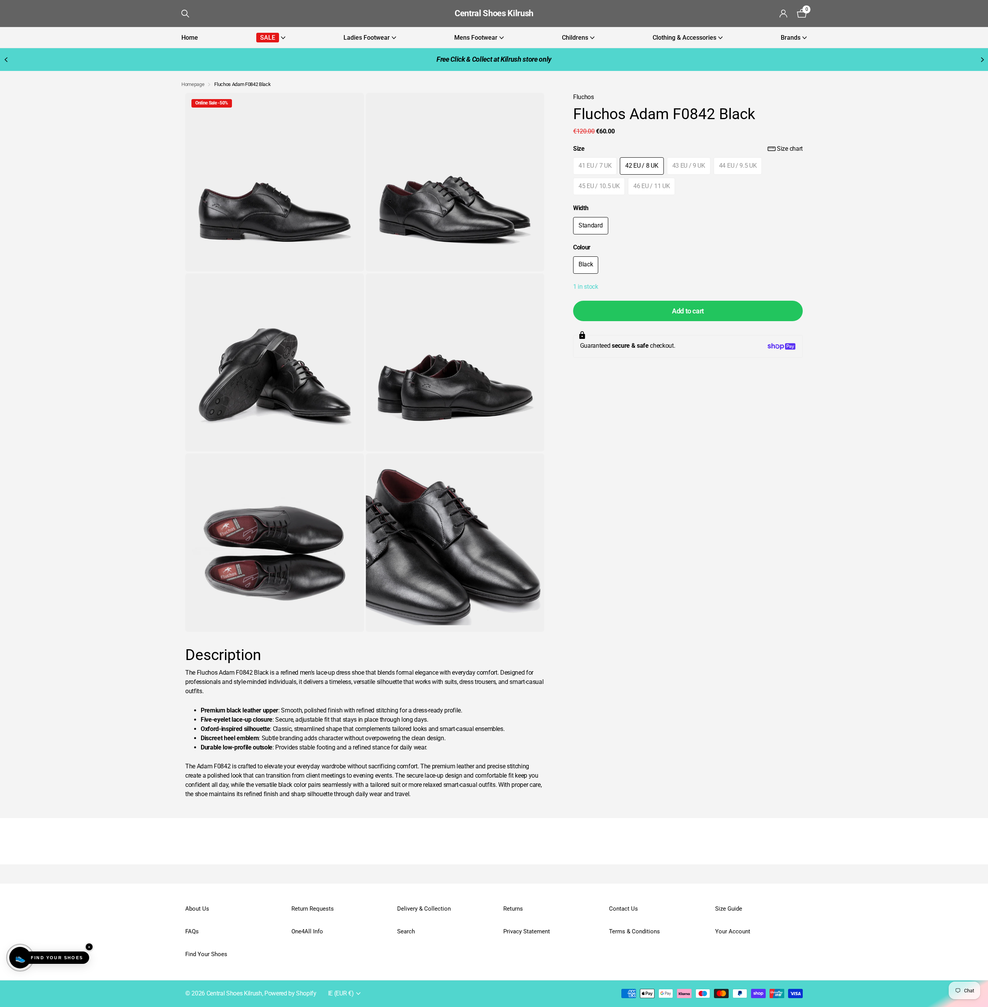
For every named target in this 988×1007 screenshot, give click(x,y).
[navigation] (6, 59)
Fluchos (583, 97)
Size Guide (728, 908)
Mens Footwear (475, 37)
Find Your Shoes (206, 954)
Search (406, 931)
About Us (197, 908)
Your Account (732, 931)
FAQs (192, 931)
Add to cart (688, 311)
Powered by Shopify (290, 993)
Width (580, 208)
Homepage (192, 84)
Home (189, 37)
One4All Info (307, 931)
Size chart (790, 148)
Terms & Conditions (634, 931)
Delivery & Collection (424, 908)
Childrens (575, 37)
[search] (185, 13)
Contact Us (623, 908)
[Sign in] (784, 13)
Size (688, 148)
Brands (790, 37)
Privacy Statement (526, 931)
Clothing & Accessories (684, 37)
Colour (581, 247)
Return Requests (312, 908)
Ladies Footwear (366, 37)
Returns (513, 908)
